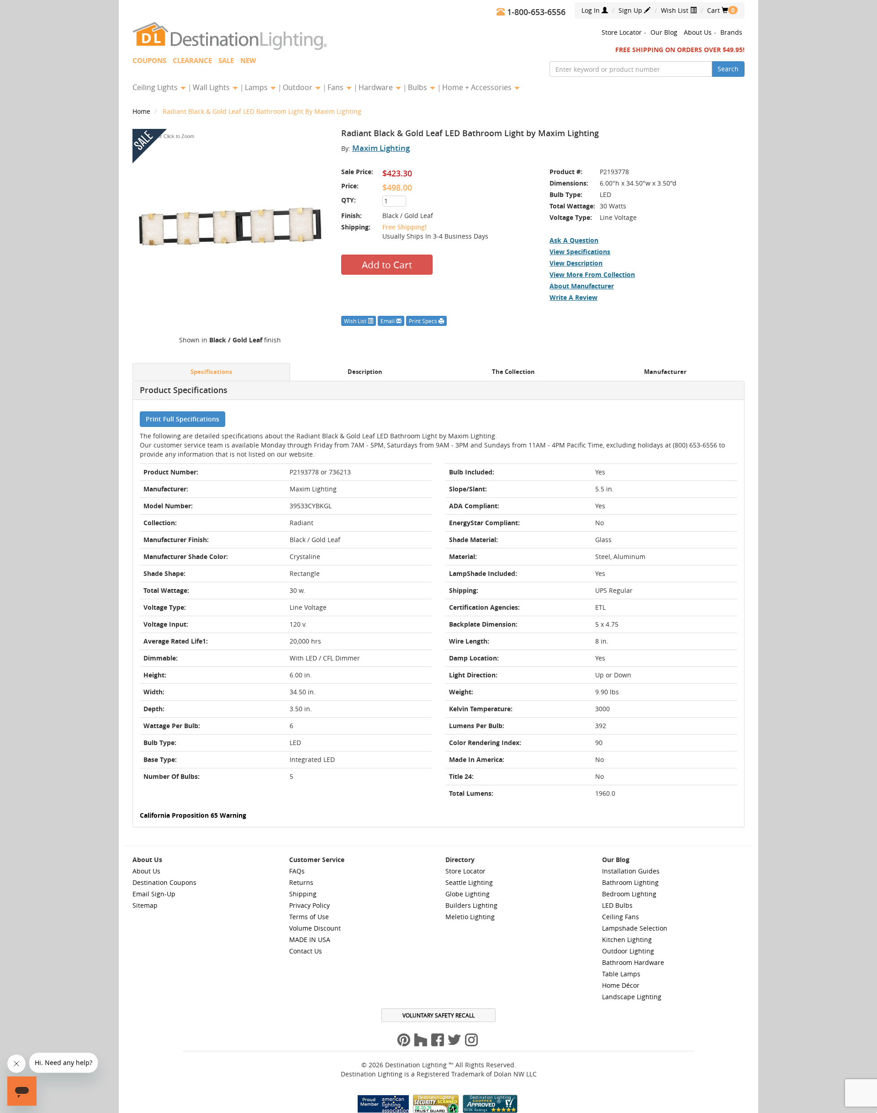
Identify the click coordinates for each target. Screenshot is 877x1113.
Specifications (211, 372)
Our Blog (663, 32)
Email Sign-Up (153, 893)
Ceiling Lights (156, 87)
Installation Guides (631, 871)
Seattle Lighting (469, 882)
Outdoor (298, 87)
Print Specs (423, 321)
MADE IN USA (309, 939)
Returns (301, 882)
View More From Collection (592, 274)
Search (728, 68)
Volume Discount (315, 928)
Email (388, 321)
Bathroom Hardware (633, 962)
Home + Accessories (477, 87)
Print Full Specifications (182, 419)
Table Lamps (621, 973)
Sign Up (631, 10)
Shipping (303, 893)
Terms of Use (309, 916)
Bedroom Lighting (629, 893)
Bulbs (418, 87)
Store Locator (622, 32)
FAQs (297, 871)
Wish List (675, 10)
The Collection (513, 372)
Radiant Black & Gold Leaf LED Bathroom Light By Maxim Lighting (262, 111)
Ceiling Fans (620, 916)
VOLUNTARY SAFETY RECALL (438, 1015)
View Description (575, 263)
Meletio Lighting (470, 916)
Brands (731, 32)
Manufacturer (665, 372)
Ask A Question (573, 240)
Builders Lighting (471, 905)
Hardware (377, 87)
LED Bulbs (617, 905)
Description (365, 372)
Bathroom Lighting (630, 882)
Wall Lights (212, 87)
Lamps (257, 87)
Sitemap (145, 905)
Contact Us (305, 951)
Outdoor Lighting (628, 951)
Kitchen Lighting (627, 939)
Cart (717, 10)
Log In (591, 10)
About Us (698, 32)
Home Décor (620, 985)
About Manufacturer (581, 286)
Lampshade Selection (634, 928)
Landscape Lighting (631, 996)
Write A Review (573, 297)
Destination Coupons (164, 882)
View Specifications (579, 251)
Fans (336, 87)
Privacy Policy (309, 905)
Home (142, 111)
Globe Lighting (467, 893)
